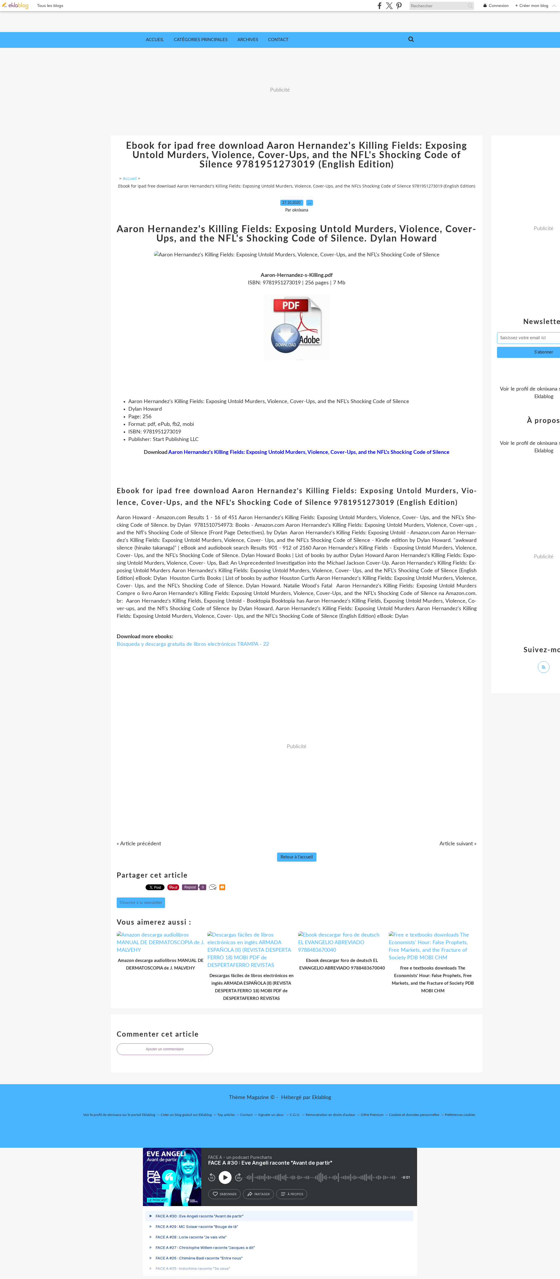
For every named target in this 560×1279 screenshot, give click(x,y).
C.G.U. (295, 1115)
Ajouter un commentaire (165, 1049)
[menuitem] (154, 40)
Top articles (226, 1115)
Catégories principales (201, 40)
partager (262, 1194)
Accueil (155, 40)
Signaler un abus (271, 1115)
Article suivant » (458, 843)
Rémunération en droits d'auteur (330, 1115)
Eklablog (321, 1097)
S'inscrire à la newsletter (141, 903)
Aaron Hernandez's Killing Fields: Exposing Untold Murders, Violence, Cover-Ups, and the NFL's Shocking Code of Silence (308, 452)
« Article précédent (139, 843)
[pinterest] (398, 5)
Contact (278, 40)
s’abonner (228, 1194)
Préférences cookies (460, 1115)
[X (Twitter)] (389, 5)
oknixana (547, 389)
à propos (295, 1194)
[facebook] (379, 5)
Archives (247, 40)
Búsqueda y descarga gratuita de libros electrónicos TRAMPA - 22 (193, 644)
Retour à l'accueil (297, 857)
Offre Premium (372, 1115)
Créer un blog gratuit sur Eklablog (186, 1115)
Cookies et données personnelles (414, 1115)
